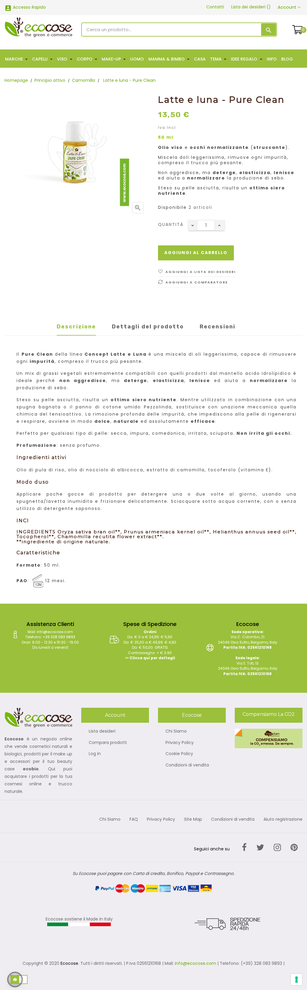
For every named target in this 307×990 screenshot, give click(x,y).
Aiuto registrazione (283, 819)
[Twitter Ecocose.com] (260, 847)
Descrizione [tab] (76, 326)
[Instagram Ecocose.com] (277, 847)
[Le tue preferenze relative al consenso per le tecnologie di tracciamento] (296, 979)
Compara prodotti (108, 742)
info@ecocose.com (195, 963)
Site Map (193, 819)
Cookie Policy (179, 754)
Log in (95, 754)
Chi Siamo (176, 731)
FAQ (134, 819)
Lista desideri (102, 731)
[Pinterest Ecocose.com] (294, 847)
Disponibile (172, 207)
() (251, 7)
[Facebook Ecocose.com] (244, 847)
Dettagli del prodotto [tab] (148, 326)
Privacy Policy (179, 742)
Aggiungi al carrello (196, 253)
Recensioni (217, 326)
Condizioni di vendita (187, 765)
